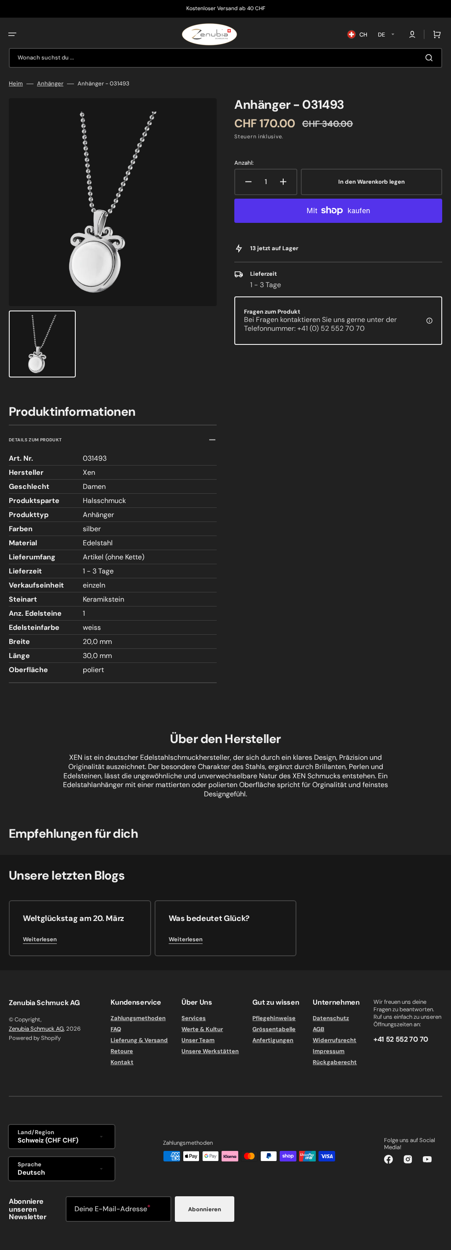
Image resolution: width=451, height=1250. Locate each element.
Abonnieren (204, 1209)
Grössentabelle (274, 1029)
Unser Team (197, 1040)
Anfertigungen (272, 1040)
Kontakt (122, 1062)
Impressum (328, 1051)
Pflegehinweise (274, 1018)
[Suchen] (430, 57)
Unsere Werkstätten (210, 1051)
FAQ (116, 1029)
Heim (16, 83)
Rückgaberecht (335, 1062)
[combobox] (225, 58)
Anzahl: (244, 162)
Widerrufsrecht (334, 1040)
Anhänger (50, 83)
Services (193, 1018)
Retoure (122, 1051)
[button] (12, 34)
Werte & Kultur (202, 1029)
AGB (318, 1029)
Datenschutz (331, 1018)
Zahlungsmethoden (138, 1018)
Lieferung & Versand (139, 1040)
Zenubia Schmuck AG (36, 1028)
